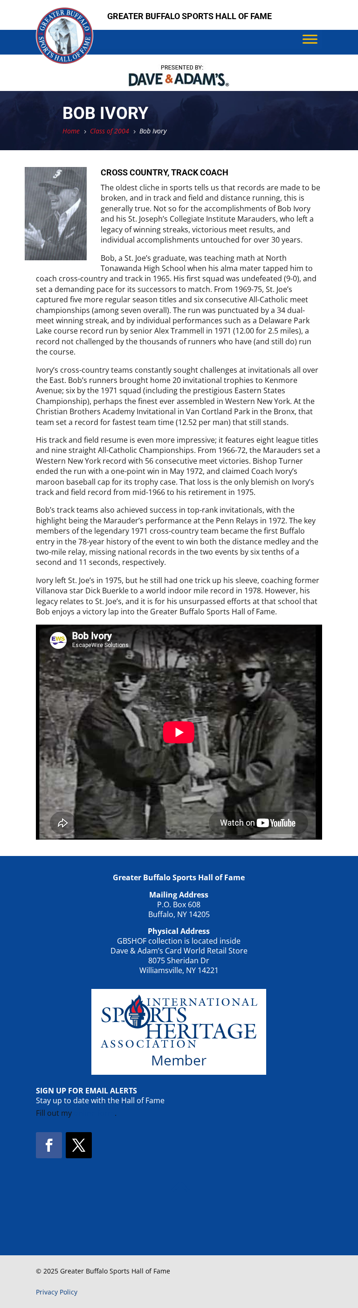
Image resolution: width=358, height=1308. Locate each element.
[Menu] (310, 39)
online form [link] (94, 1113)
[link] (64, 61)
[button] (49, 1145)
